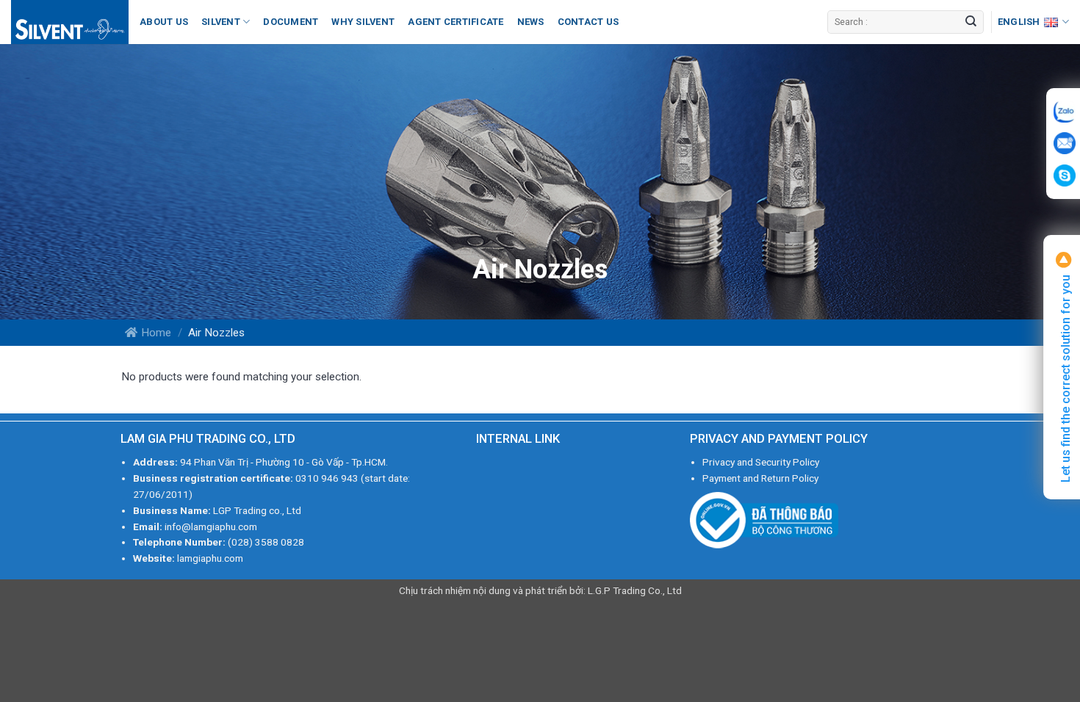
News (530, 21)
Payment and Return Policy (760, 478)
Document (290, 21)
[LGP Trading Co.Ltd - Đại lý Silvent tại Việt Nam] (70, 22)
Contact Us (588, 21)
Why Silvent (363, 21)
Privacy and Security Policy (760, 462)
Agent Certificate (455, 21)
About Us (164, 21)
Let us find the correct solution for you (1066, 377)
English (1019, 21)
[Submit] (970, 22)
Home (156, 332)
